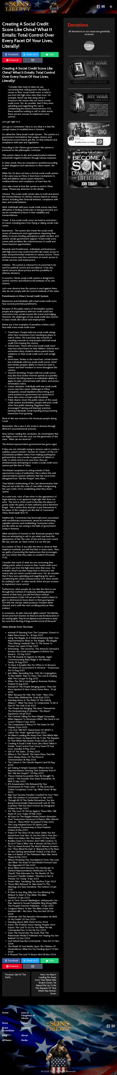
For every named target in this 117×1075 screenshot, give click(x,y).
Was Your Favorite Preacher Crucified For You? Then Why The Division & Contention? (33, 796)
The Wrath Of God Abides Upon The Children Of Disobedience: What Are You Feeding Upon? (32, 947)
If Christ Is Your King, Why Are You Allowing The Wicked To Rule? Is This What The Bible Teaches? (31, 895)
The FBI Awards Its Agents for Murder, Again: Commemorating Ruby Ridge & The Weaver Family (30, 660)
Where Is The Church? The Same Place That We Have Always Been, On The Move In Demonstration (31, 757)
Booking (25, 1027)
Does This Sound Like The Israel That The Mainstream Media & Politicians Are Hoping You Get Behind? (33, 935)
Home (5, 1012)
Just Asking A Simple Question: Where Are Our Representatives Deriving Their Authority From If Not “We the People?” (32, 770)
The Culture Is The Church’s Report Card (27, 762)
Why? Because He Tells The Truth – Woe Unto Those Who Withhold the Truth (31, 696)
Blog (4, 1035)
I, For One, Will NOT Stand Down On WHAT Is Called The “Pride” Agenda (30, 731)
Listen (24, 1023)
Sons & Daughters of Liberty (28, 1015)
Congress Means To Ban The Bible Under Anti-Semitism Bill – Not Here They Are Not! (31, 910)
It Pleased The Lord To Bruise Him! (25, 954)
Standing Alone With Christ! (21, 922)
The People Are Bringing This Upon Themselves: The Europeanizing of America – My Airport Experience (32, 711)
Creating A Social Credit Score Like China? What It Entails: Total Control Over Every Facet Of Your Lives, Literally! (32, 746)
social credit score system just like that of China (30, 464)
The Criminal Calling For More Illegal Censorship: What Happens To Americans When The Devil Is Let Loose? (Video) (33, 719)
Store (5, 1023)
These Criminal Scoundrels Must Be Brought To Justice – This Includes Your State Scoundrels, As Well (31, 779)
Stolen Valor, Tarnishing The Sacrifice (26, 881)
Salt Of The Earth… (17, 751)
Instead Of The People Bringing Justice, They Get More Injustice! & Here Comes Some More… (32, 688)
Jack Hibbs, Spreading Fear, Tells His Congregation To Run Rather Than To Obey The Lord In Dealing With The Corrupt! (32, 676)
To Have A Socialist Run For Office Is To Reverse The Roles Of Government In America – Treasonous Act (33, 668)
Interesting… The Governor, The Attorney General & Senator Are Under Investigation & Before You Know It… (33, 651)
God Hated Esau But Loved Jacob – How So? (30, 941)
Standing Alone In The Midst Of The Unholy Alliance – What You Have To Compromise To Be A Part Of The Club (33, 703)
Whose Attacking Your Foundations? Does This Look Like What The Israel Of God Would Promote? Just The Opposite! (33, 862)
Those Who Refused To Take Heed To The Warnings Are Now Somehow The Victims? (29, 885)
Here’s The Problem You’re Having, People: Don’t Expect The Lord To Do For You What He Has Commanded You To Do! (31, 927)
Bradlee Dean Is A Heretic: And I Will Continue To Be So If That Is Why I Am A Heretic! (32, 842)
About (24, 1035)
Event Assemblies (8, 1029)
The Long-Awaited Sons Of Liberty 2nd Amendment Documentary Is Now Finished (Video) (29, 827)
